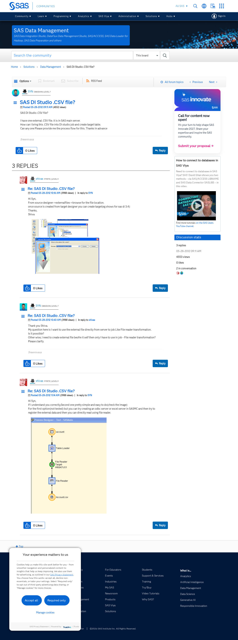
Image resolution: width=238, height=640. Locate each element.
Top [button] (21, 546)
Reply (162, 150)
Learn (41, 16)
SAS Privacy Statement (61, 574)
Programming (61, 16)
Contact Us (212, 6)
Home (14, 66)
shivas (39, 178)
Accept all (31, 600)
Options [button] (24, 81)
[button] (16, 103)
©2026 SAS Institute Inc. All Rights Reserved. (113, 628)
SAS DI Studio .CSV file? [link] (80, 66)
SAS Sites (221, 6)
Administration (127, 16)
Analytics (83, 16)
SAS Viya (104, 16)
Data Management (50, 66)
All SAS (180, 6)
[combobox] (90, 55)
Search (195, 6)
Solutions (151, 16)
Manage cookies (45, 612)
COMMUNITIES (45, 6)
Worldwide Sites (204, 6)
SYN (30, 91)
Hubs (169, 16)
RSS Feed (96, 81)
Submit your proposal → (195, 146)
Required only (56, 600)
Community (21, 16)
